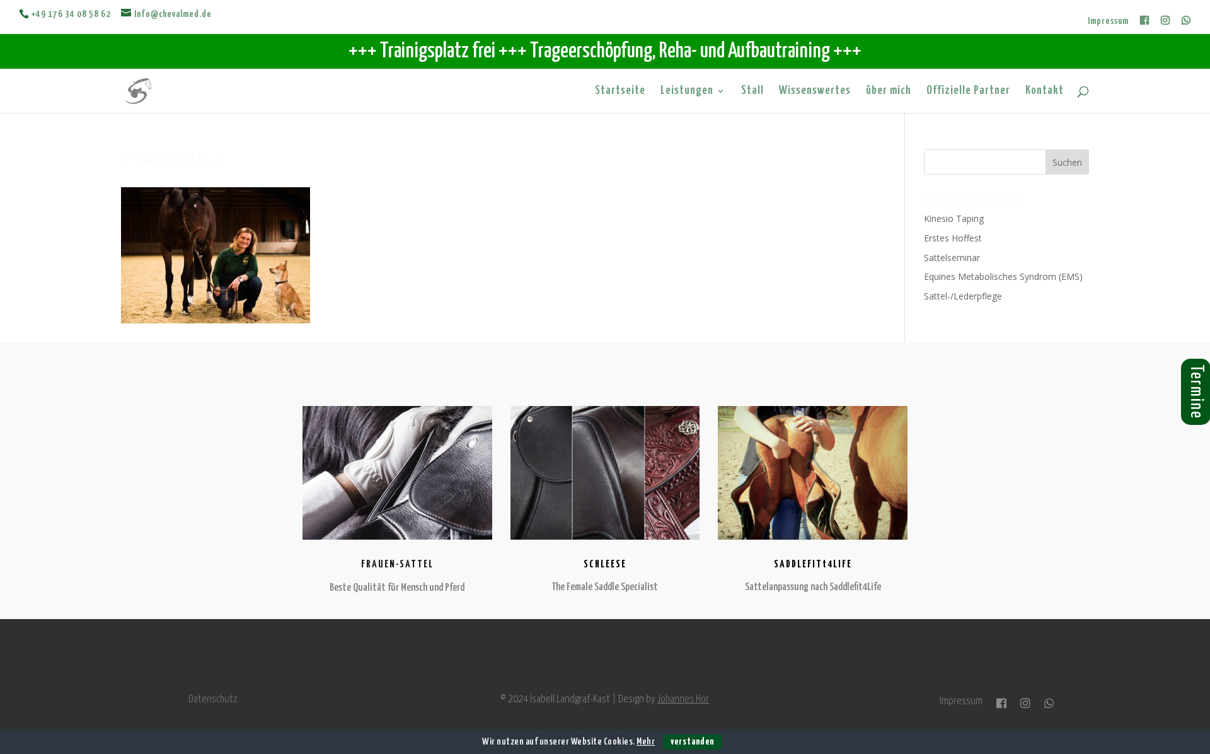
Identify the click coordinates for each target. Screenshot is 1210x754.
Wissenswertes (815, 91)
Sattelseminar (952, 258)
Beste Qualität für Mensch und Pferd (397, 588)
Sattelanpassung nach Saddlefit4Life (813, 587)
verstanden (692, 741)
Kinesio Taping (954, 218)
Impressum (1108, 21)
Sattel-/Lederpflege (963, 296)
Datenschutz (213, 699)
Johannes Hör (683, 699)
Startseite (620, 91)
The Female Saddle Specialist (604, 587)
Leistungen (686, 91)
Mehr (646, 741)
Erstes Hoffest (953, 238)
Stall (752, 91)
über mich (888, 91)
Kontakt (1044, 91)
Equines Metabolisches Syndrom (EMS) (1003, 276)
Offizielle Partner (968, 91)
